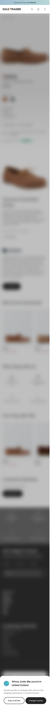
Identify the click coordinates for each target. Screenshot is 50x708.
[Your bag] (38, 9)
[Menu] (44, 9)
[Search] (32, 9)
